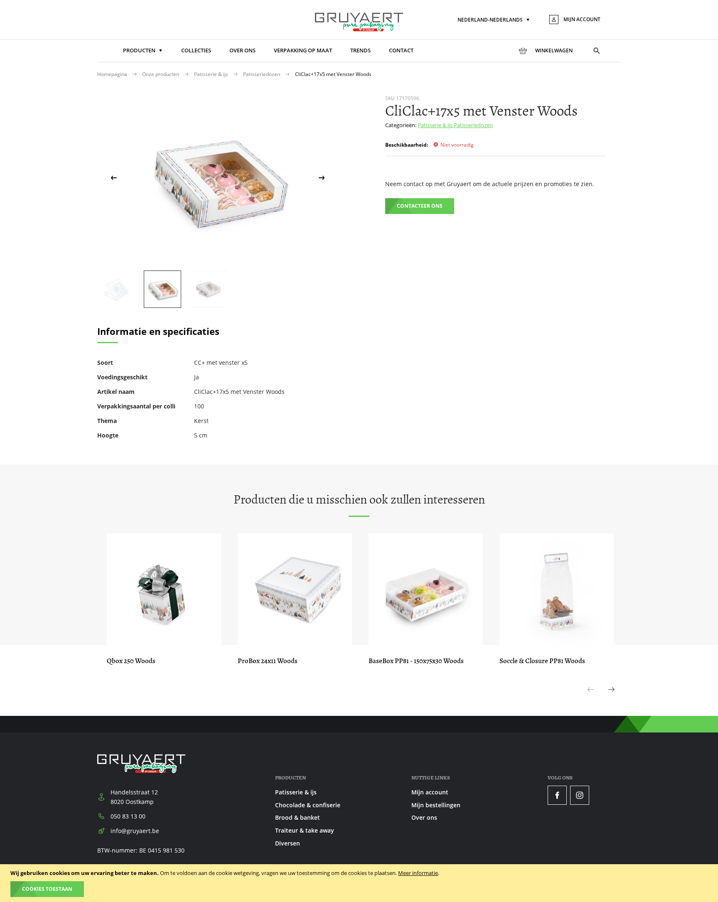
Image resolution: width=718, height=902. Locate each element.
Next (612, 698)
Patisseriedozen (262, 74)
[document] (360, 883)
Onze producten (161, 74)
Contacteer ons (420, 205)
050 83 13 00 (128, 816)
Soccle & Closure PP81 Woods (542, 661)
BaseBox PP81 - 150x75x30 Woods (416, 661)
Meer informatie (418, 873)
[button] (494, 20)
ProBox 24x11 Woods (268, 661)
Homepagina (112, 74)
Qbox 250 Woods (131, 661)
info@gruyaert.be (135, 831)
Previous (591, 698)
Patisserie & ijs (211, 74)
